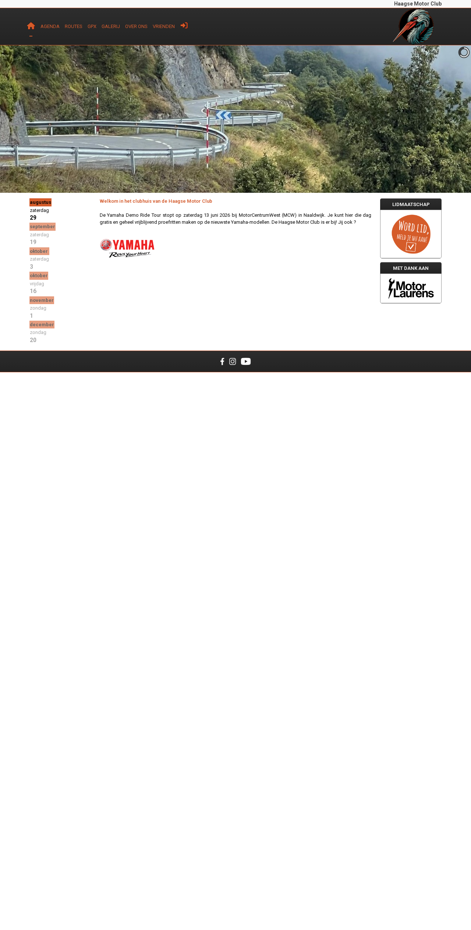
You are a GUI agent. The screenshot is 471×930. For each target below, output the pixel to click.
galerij (111, 26)
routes (73, 26)
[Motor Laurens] (411, 288)
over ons (136, 26)
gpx (92, 26)
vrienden (164, 26)
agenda (50, 26)
